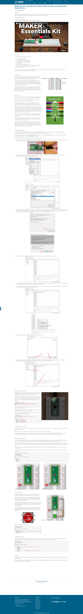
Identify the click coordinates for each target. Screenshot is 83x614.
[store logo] (19, 2)
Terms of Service (38, 604)
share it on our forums (42, 560)
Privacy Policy (38, 605)
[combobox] (60, 3)
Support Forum (38, 603)
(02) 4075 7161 (18, 604)
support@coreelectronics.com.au (21, 606)
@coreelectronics (41, 582)
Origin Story (37, 599)
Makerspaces (38, 608)
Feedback (0, 308)
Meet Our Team (38, 600)
